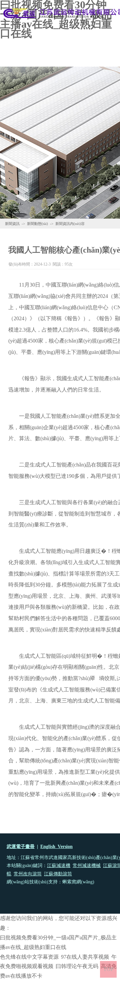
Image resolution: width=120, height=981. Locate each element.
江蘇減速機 (58, 865)
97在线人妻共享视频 (85, 957)
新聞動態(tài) (37, 224)
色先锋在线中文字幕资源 (29, 957)
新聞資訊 (12, 224)
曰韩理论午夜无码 (77, 966)
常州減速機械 (87, 865)
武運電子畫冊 (21, 846)
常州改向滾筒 (28, 873)
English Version (56, 846)
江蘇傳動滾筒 (58, 873)
